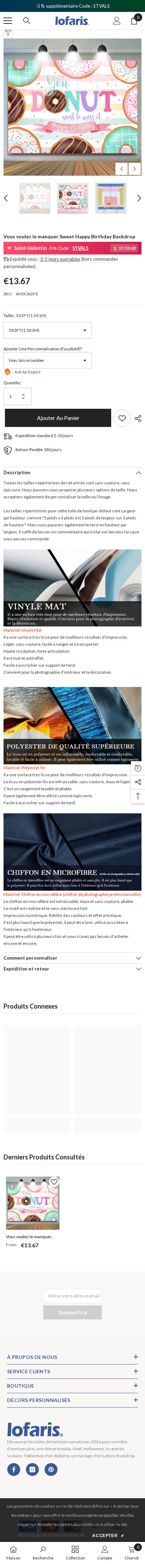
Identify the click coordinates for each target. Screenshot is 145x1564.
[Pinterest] (51, 1469)
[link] (37, 1121)
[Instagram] (32, 1469)
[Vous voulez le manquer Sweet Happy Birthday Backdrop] (32, 1203)
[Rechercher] (27, 20)
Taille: (25, 315)
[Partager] (136, 418)
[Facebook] (13, 1469)
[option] (72, 107)
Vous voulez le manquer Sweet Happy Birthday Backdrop (28, 1237)
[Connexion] (117, 20)
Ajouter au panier (57, 417)
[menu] (8, 20)
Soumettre (72, 1312)
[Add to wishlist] (122, 418)
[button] (121, 169)
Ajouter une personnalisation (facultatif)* (43, 348)
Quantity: (12, 382)
